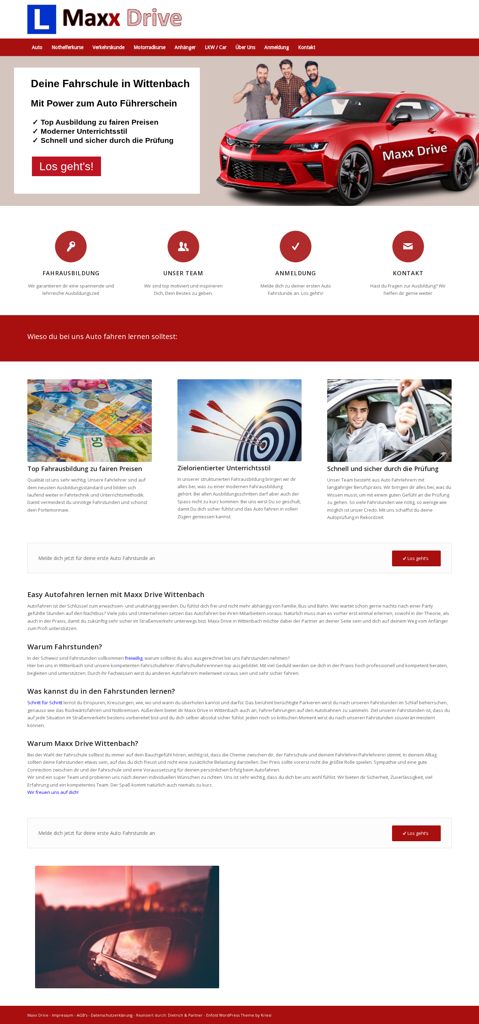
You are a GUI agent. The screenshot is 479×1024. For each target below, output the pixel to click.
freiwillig (133, 658)
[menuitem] (37, 47)
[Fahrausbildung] (71, 246)
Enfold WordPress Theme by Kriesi (238, 1015)
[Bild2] (107, 19)
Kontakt (408, 273)
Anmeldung (295, 273)
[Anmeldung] (295, 246)
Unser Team (183, 273)
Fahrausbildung (71, 273)
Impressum (62, 1015)
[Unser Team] (183, 246)
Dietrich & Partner (185, 1015)
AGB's (82, 1015)
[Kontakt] (408, 246)
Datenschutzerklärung (112, 1015)
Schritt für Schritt (44, 702)
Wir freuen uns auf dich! (53, 792)
